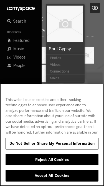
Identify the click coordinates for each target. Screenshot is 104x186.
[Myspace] (21, 7)
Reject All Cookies (52, 159)
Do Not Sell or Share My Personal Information (52, 143)
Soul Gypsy (60, 48)
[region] (52, 135)
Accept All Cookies (52, 175)
